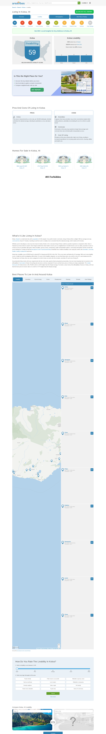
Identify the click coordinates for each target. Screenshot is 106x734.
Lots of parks (53, 682)
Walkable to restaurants (78, 682)
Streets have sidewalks (27, 688)
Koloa (23, 7)
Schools (78, 279)
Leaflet (59, 648)
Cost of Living (37, 279)
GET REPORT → (37, 90)
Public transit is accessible (53, 678)
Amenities (27, 279)
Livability (84, 3)
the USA (79, 44)
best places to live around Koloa (23, 650)
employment (23, 251)
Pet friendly (78, 685)
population (35, 239)
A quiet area (53, 688)
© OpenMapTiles (55, 648)
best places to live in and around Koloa (41, 249)
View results (53, 696)
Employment (58, 279)
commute (90, 249)
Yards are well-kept (27, 682)
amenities (85, 249)
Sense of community (78, 688)
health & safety (16, 251)
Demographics (59, 16)
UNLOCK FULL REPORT (85, 11)
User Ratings (88, 279)
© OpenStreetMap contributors (46, 648)
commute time (16, 240)
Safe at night (53, 685)
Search (14, 7)
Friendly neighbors (28, 685)
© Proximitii (38, 648)
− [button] (58, 647)
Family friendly (27, 678)
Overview (21, 16)
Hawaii (19, 7)
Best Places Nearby (82, 16)
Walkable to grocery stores (78, 678)
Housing (68, 279)
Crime (48, 279)
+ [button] (58, 645)
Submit (53, 693)
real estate (22, 263)
